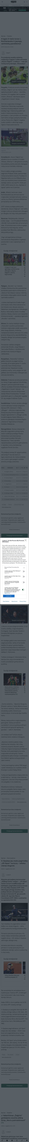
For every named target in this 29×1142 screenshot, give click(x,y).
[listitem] (14, 568)
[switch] (23, 571)
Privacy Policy (23, 601)
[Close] (26, 540)
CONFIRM (9, 596)
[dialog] (14, 571)
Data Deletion (6, 601)
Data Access (14, 601)
